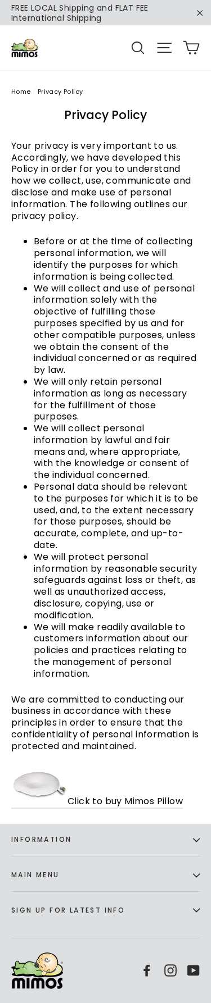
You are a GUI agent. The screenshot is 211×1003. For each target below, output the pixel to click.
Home (21, 91)
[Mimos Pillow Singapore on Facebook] (147, 970)
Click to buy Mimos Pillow (125, 801)
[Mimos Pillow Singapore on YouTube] (193, 970)
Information (41, 839)
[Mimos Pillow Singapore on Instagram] (170, 970)
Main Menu (35, 874)
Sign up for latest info (68, 910)
